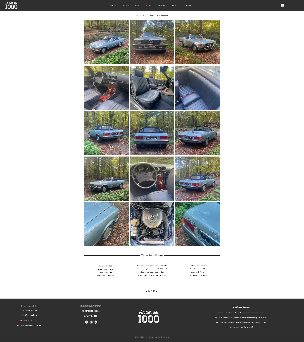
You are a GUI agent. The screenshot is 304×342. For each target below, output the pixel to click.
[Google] (91, 322)
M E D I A (188, 5)
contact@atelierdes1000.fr (146, 16)
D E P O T (137, 5)
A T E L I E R (125, 5)
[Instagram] (95, 322)
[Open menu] (282, 5)
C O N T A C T (162, 5)
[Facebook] (87, 322)
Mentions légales (163, 337)
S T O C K (113, 5)
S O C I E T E (175, 5)
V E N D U (149, 5)
